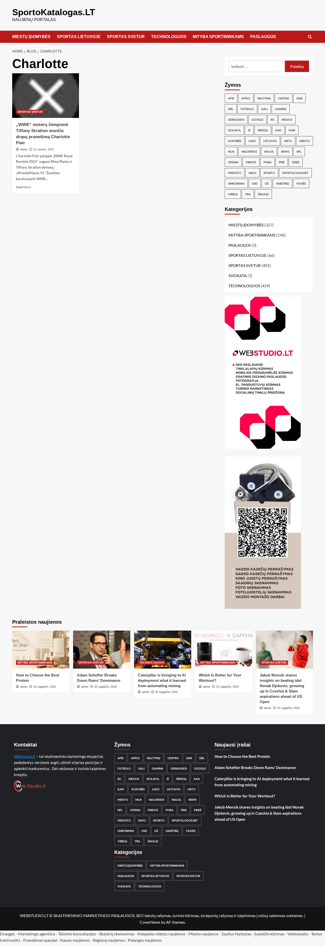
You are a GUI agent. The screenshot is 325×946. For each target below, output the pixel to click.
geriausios (236, 119)
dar (299, 98)
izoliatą (234, 130)
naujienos (249, 151)
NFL (299, 151)
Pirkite (251, 162)
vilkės (301, 183)
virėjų (233, 194)
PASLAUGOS (263, 36)
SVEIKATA (238, 275)
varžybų (282, 183)
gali (264, 109)
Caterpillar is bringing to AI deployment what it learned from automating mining (162, 680)
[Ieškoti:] (257, 66)
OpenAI (233, 162)
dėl (230, 109)
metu (288, 140)
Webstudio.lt (25, 756)
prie (282, 162)
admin (23, 149)
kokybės (234, 140)
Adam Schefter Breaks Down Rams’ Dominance (255, 767)
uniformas (236, 183)
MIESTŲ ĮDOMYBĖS (31, 36)
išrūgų (263, 130)
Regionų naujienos (109, 940)
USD (254, 183)
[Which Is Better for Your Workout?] (223, 650)
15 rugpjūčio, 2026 (227, 686)
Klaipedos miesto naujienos (161, 933)
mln (231, 151)
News (285, 151)
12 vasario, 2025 (43, 149)
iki (272, 119)
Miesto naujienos (203, 933)
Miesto (304, 140)
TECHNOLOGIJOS (168, 36)
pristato (234, 172)
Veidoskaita (297, 933)
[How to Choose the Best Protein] (40, 650)
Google (257, 119)
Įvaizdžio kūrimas (269, 933)
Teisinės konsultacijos (77, 933)
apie (231, 98)
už (267, 183)
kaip (292, 130)
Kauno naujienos (75, 940)
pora (267, 162)
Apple (245, 98)
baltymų (264, 98)
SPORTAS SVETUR (126, 36)
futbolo (247, 109)
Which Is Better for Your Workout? (245, 796)
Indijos (287, 119)
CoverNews (150, 922)
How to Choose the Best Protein (242, 756)
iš (249, 130)
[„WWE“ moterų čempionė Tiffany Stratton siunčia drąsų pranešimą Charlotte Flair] (45, 95)
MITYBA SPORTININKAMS (218, 36)
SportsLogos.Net (295, 172)
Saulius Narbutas (236, 933)
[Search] (310, 36)
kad (278, 130)
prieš (295, 162)
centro (283, 98)
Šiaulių (263, 194)
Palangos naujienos (145, 940)
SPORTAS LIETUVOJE (79, 36)
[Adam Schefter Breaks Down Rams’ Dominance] (101, 650)
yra (248, 194)
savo (252, 172)
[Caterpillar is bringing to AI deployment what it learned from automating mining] (162, 650)
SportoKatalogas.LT (53, 12)
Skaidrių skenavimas (116, 933)
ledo (252, 140)
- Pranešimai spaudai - (40, 940)
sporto (269, 172)
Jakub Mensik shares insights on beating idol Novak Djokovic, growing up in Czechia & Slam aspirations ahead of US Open (259, 813)
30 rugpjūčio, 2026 (44, 686)
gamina (280, 109)
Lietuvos (270, 140)
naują (269, 151)
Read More (23, 187)
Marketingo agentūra (36, 933)
